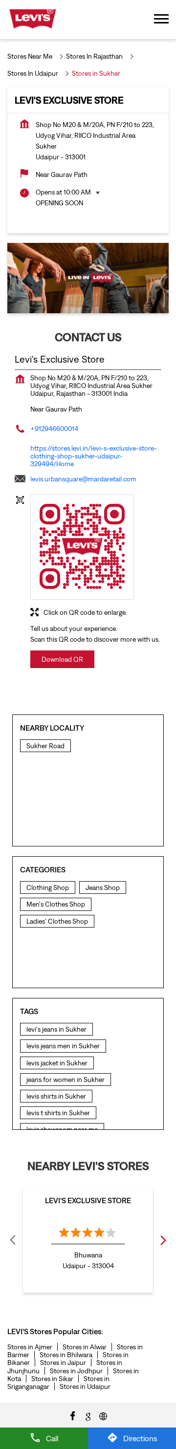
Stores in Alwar (85, 1347)
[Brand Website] (103, 1415)
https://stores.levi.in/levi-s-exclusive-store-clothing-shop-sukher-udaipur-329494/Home (93, 456)
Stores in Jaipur (63, 1362)
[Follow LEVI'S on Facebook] (73, 1415)
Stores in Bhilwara (66, 1355)
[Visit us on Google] (88, 1415)
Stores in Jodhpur (76, 1371)
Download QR (62, 659)
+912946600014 (54, 429)
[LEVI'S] (32, 19)
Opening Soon (59, 203)
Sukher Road (45, 746)
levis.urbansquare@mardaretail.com (83, 479)
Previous (13, 1240)
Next (163, 1240)
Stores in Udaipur (85, 1386)
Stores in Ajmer (29, 1347)
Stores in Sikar (52, 1379)
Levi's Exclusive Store (88, 1200)
